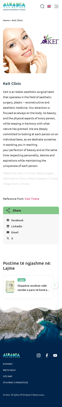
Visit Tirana (31, 198)
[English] (49, 6)
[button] (31, 220)
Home (6, 20)
